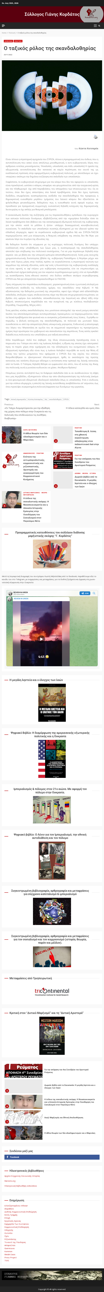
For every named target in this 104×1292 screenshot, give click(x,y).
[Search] (99, 25)
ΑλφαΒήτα (9, 1208)
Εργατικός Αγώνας (12, 1221)
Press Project (10, 1257)
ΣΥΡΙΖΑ (66, 399)
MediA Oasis (9, 1254)
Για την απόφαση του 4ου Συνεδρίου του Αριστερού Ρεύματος (63, 460)
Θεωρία (85, 473)
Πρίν (6, 1236)
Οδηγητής (8, 1230)
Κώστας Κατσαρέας (35, 399)
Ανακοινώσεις (29, 453)
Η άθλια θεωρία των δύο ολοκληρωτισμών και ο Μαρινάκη (11, 434)
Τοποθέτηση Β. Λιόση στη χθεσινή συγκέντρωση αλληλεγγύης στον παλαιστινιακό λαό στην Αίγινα (63, 434)
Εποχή (7, 1218)
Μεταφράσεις (28, 494)
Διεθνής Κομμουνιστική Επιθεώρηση (20, 1211)
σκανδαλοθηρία (55, 399)
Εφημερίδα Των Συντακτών (16, 1224)
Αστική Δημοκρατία (18, 399)
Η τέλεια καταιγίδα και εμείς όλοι (83, 406)
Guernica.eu (9, 1248)
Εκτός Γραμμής (11, 1214)
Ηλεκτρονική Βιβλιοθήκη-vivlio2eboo (20, 1186)
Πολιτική (18, 41)
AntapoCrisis (9, 1245)
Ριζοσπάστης (10, 1239)
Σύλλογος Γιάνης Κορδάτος (52, 14)
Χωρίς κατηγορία (30, 430)
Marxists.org (9, 1181)
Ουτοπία (8, 1233)
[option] (52, 1077)
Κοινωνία (8, 41)
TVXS (6, 1260)
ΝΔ (46, 399)
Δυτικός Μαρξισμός (31, 492)
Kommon (8, 1251)
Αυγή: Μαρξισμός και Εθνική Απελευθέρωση (23, 1107)
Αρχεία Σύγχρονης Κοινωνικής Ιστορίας (22, 1176)
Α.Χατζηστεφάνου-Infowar (16, 1205)
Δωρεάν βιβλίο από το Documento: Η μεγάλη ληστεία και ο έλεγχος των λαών (63, 480)
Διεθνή (78, 473)
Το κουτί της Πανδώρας (15, 1242)
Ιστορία (93, 473)
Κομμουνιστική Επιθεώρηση (16, 1227)
